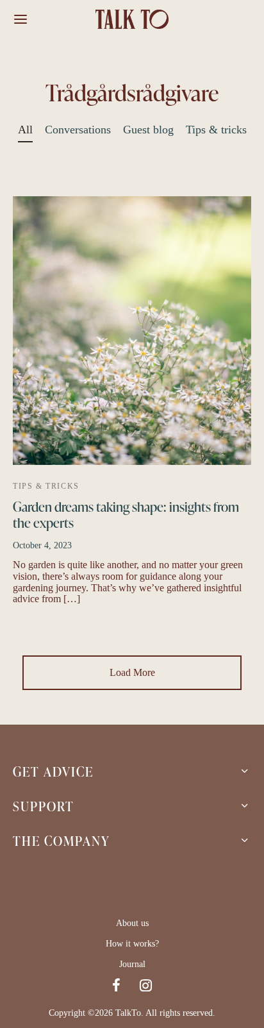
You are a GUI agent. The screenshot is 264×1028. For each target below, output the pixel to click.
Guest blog (148, 129)
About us (132, 923)
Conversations (78, 129)
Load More (132, 672)
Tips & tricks (216, 129)
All (25, 129)
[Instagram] (145, 986)
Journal (132, 964)
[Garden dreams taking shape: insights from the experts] (132, 330)
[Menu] (20, 19)
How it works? (132, 943)
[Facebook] (116, 986)
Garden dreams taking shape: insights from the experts (126, 514)
